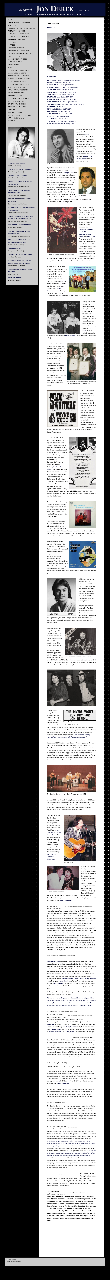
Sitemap (14, 1259)
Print (10, 1259)
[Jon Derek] (60, 146)
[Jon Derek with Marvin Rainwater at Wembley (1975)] (62, 230)
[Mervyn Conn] (87, 180)
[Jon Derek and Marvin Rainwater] (63, 878)
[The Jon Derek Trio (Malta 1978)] (71, 688)
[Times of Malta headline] (79, 715)
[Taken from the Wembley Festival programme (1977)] (80, 641)
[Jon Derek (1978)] (80, 838)
